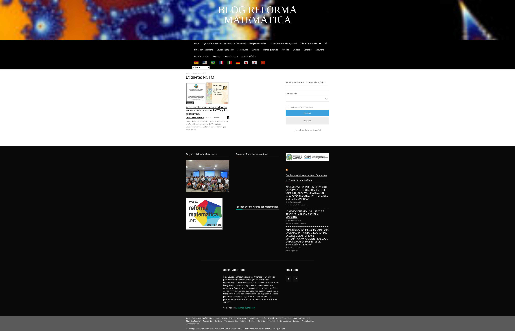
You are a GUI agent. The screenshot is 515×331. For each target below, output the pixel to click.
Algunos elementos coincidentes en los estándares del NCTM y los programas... (207, 110)
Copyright (319, 49)
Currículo (255, 49)
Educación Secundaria (203, 49)
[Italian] (230, 62)
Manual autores (231, 56)
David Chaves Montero (195, 117)
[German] (238, 62)
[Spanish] (196, 62)
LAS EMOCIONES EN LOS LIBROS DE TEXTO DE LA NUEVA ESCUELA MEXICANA (305, 214)
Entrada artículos (248, 56)
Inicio (196, 43)
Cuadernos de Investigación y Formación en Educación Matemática (306, 177)
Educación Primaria (309, 43)
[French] (221, 62)
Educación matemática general (283, 43)
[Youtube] (320, 43)
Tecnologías (242, 49)
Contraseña (291, 93)
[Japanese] (246, 62)
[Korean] (255, 62)
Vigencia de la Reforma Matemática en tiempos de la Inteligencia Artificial (234, 43)
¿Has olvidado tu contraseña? (307, 130)
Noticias (285, 49)
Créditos (296, 49)
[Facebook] (315, 43)
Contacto (308, 49)
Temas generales (270, 49)
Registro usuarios (201, 56)
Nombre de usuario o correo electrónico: (306, 82)
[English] (205, 62)
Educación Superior (225, 49)
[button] (326, 43)
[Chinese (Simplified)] (263, 62)
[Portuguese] (213, 62)
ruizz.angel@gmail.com (245, 307)
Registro (307, 120)
